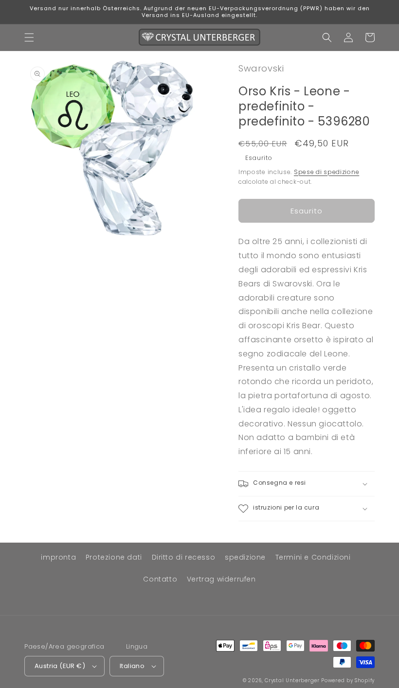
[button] (29, 37)
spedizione (245, 557)
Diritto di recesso (184, 557)
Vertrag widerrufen (221, 579)
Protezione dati (114, 557)
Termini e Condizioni (313, 557)
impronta (58, 557)
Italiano (132, 665)
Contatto (160, 579)
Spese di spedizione (326, 172)
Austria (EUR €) (60, 665)
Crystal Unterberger (292, 680)
